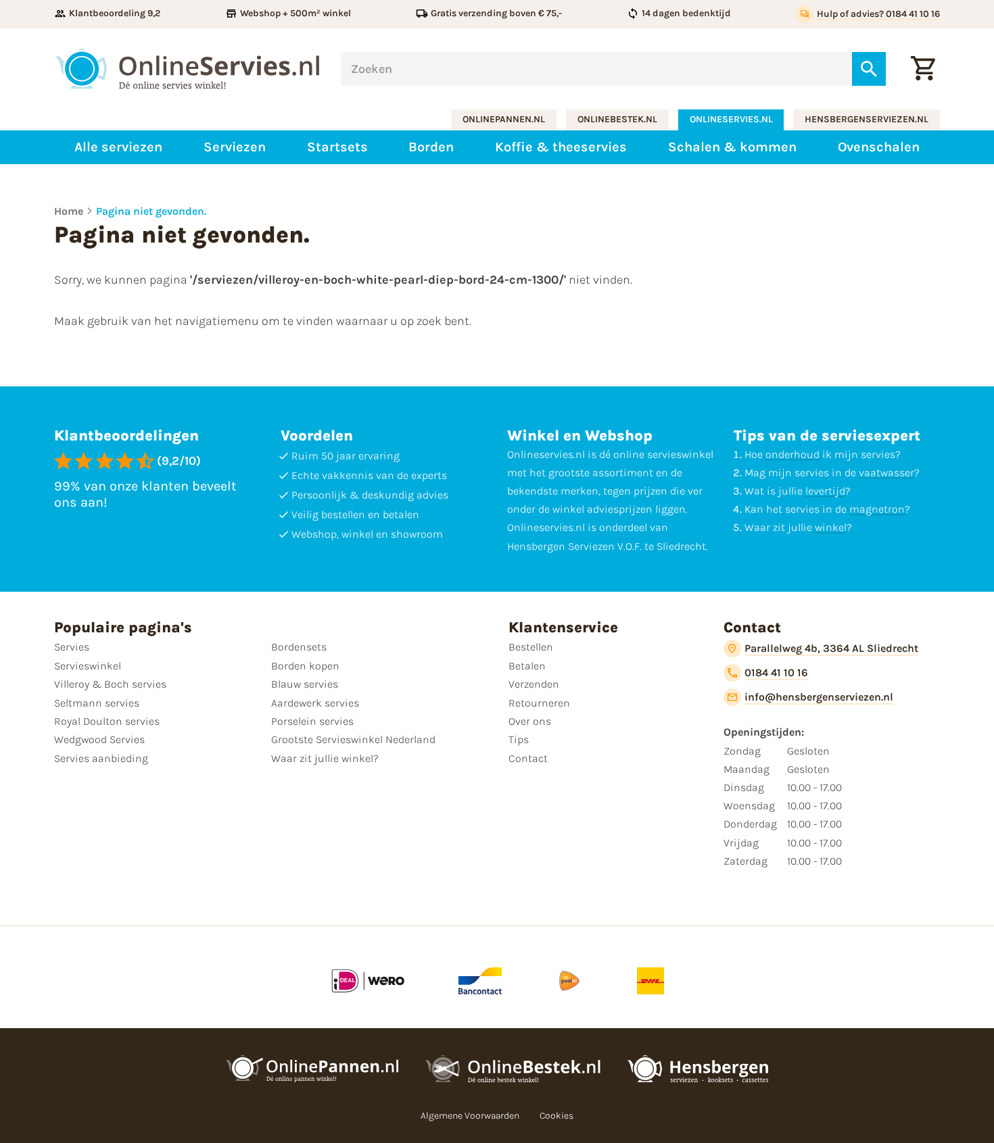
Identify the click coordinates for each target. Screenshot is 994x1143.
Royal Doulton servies (107, 721)
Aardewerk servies (315, 702)
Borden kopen (305, 665)
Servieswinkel (87, 665)
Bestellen (530, 646)
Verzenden (533, 684)
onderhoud (792, 454)
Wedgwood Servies (99, 739)
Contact (528, 758)
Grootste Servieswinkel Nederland (353, 739)
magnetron (877, 509)
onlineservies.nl (731, 119)
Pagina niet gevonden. (151, 211)
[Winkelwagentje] (923, 69)
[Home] (187, 69)
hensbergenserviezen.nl (866, 119)
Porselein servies (312, 721)
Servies (71, 646)
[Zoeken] (869, 69)
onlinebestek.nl (617, 119)
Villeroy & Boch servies (110, 684)
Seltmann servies (96, 702)
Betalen (527, 665)
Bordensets (299, 646)
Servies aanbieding (101, 758)
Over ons (529, 721)
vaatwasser (886, 472)
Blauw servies (304, 684)
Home (68, 211)
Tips (518, 739)
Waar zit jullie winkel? (325, 758)
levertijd (825, 490)
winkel (831, 527)
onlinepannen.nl (504, 119)
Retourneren (539, 702)
